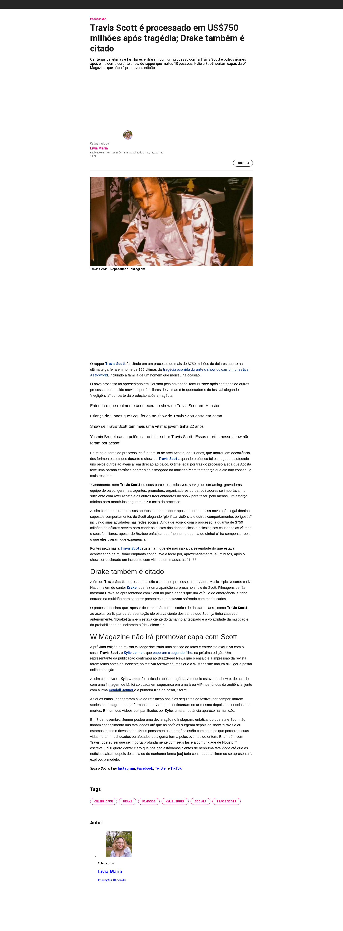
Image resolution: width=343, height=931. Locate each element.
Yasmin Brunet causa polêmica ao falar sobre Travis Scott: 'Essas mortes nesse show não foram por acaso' (169, 439)
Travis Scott (226, 801)
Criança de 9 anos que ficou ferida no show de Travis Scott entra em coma (156, 416)
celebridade (103, 801)
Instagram (126, 768)
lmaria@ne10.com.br (112, 880)
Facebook (145, 768)
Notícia (243, 163)
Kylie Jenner (175, 801)
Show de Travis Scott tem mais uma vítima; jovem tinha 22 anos (147, 426)
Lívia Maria (99, 148)
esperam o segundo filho (172, 653)
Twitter (161, 768)
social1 (200, 801)
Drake (127, 801)
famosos (148, 801)
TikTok (176, 768)
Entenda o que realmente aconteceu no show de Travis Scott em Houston (155, 405)
